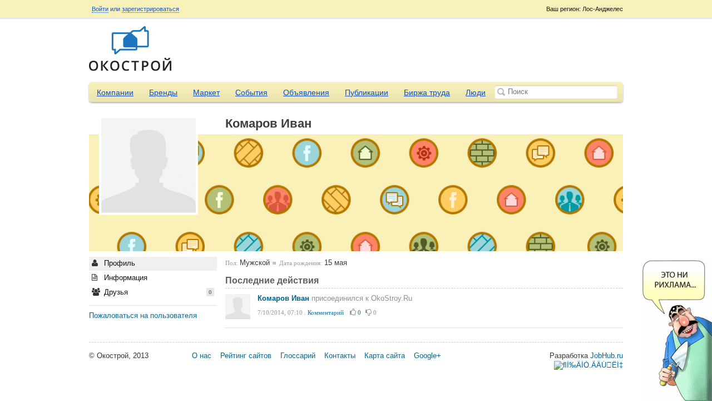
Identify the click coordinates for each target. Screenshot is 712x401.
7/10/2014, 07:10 (280, 312)
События (251, 92)
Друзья (157, 292)
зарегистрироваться (150, 9)
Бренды (163, 92)
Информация (124, 277)
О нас (201, 355)
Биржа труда (427, 92)
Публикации (366, 92)
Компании (115, 92)
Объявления (306, 92)
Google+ (427, 355)
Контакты (339, 355)
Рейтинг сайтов (245, 355)
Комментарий (326, 312)
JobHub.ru (606, 355)
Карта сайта (384, 355)
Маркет (206, 92)
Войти (100, 9)
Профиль (118, 263)
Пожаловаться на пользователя (143, 315)
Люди (476, 92)
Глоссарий (297, 355)
